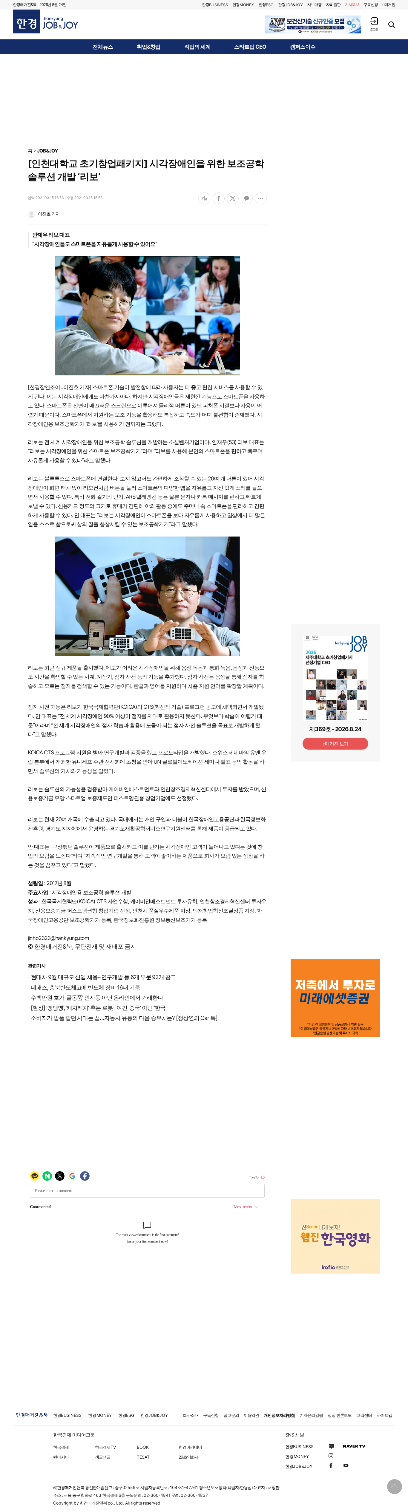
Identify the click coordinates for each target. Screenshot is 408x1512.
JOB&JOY (47, 151)
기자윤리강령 (311, 1415)
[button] (374, 24)
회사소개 (190, 1415)
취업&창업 (148, 47)
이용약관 (251, 1415)
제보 (352, 4)
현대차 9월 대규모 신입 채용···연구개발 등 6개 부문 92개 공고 (103, 977)
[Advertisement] (204, 100)
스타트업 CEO (250, 47)
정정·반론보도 (340, 1415)
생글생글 (103, 1456)
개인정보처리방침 (279, 1415)
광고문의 (231, 1415)
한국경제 (61, 1447)
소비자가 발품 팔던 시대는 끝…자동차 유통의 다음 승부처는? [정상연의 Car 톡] (124, 1018)
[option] (313, 24)
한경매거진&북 (24, 4)
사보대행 (314, 4)
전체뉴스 (103, 47)
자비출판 (333, 4)
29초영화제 (189, 1456)
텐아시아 (61, 1456)
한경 (215, 4)
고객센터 (364, 1415)
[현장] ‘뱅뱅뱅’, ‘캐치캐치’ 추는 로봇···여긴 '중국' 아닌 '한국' (98, 1007)
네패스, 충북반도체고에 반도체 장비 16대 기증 (85, 987)
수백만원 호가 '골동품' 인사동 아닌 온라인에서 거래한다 (97, 997)
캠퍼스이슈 (302, 47)
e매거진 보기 (336, 744)
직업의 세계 (197, 47)
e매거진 (388, 4)
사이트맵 (384, 1415)
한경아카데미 (190, 1447)
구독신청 (370, 4)
